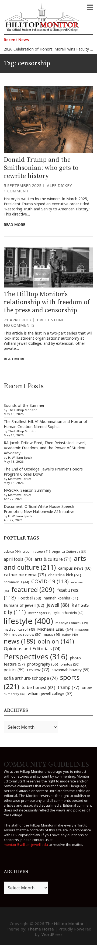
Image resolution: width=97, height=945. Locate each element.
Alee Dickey (59, 185)
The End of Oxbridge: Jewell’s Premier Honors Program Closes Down (43, 471)
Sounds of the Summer (24, 405)
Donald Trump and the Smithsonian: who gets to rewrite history (41, 168)
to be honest (38, 687)
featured (32, 589)
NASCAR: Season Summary (27, 490)
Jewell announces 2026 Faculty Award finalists (44, 49)
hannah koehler (61, 598)
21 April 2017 (18, 319)
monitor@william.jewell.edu (26, 844)
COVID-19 (50, 581)
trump (68, 687)
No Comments (19, 325)
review (38, 670)
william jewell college (50, 693)
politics (14, 669)
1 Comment (16, 190)
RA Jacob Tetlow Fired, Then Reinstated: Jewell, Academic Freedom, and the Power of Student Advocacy (45, 447)
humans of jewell (24, 605)
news (19, 641)
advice (12, 551)
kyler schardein (68, 612)
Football (29, 598)
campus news (75, 568)
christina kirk (64, 574)
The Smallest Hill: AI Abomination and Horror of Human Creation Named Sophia (45, 424)
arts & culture (52, 559)
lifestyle (28, 621)
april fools (18, 559)
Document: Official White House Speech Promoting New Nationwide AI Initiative (39, 509)
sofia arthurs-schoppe (31, 678)
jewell (58, 605)
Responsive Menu (90, 7)
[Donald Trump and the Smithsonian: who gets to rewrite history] (48, 119)
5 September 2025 (22, 185)
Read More (14, 224)
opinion (56, 641)
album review (36, 551)
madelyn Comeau (72, 623)
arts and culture (45, 563)
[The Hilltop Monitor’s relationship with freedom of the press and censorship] (48, 267)
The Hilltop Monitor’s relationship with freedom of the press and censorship (47, 302)
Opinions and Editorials (32, 648)
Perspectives (36, 657)
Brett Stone (50, 319)
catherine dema (25, 575)
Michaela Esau (55, 629)
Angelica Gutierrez (69, 551)
